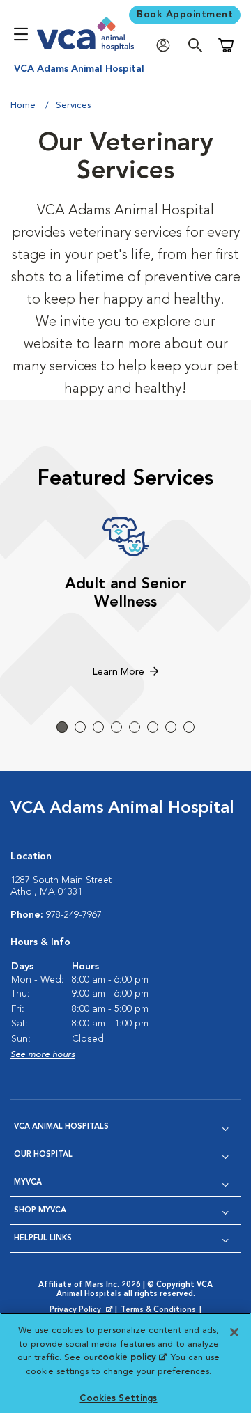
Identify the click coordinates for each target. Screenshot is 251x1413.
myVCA (28, 1183)
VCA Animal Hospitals (61, 1127)
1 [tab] (62, 727)
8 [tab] (189, 727)
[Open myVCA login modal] (167, 45)
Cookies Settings (118, 1398)
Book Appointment (185, 14)
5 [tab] (134, 727)
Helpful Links (43, 1238)
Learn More (118, 672)
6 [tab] (152, 727)
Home (23, 105)
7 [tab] (170, 727)
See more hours (42, 1054)
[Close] (234, 1332)
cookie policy (132, 1357)
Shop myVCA (40, 1211)
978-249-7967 (74, 915)
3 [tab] (98, 727)
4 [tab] (116, 727)
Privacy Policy (82, 1310)
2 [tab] (80, 727)
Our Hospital (43, 1155)
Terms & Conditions (158, 1310)
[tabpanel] (125, 599)
